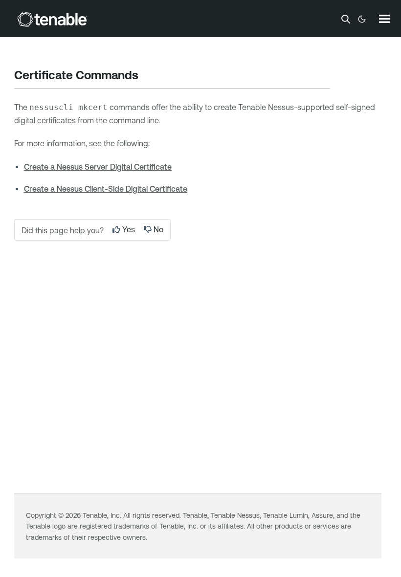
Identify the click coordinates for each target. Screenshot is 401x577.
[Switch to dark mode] (362, 19)
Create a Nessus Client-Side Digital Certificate (105, 188)
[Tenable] (52, 19)
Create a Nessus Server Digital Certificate (98, 166)
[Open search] (345, 19)
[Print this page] (147, 76)
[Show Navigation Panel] (384, 18)
